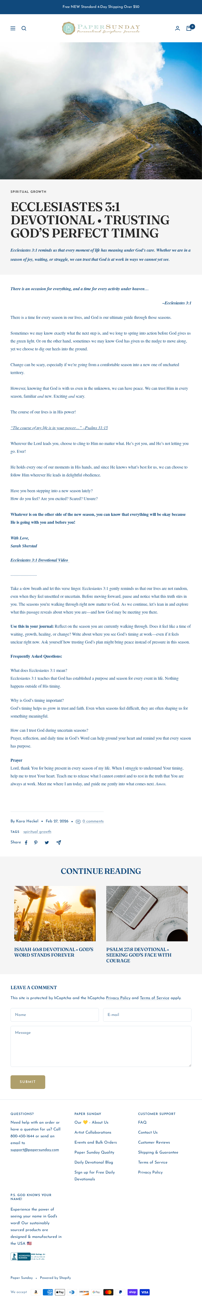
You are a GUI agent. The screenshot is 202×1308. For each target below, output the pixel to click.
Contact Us (148, 1133)
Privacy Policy (118, 998)
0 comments (93, 821)
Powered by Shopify (55, 1278)
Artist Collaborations (92, 1133)
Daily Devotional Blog (93, 1163)
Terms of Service (154, 998)
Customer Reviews (154, 1143)
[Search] (24, 28)
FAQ (142, 1123)
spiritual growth (29, 192)
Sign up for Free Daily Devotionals (94, 1176)
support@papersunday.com (35, 1150)
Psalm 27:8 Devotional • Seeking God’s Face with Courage (138, 955)
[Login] (177, 28)
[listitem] (26, 842)
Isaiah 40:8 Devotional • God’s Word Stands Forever (53, 952)
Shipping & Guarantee (158, 1153)
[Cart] (188, 28)
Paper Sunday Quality (94, 1153)
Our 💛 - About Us (91, 1123)
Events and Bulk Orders (95, 1143)
